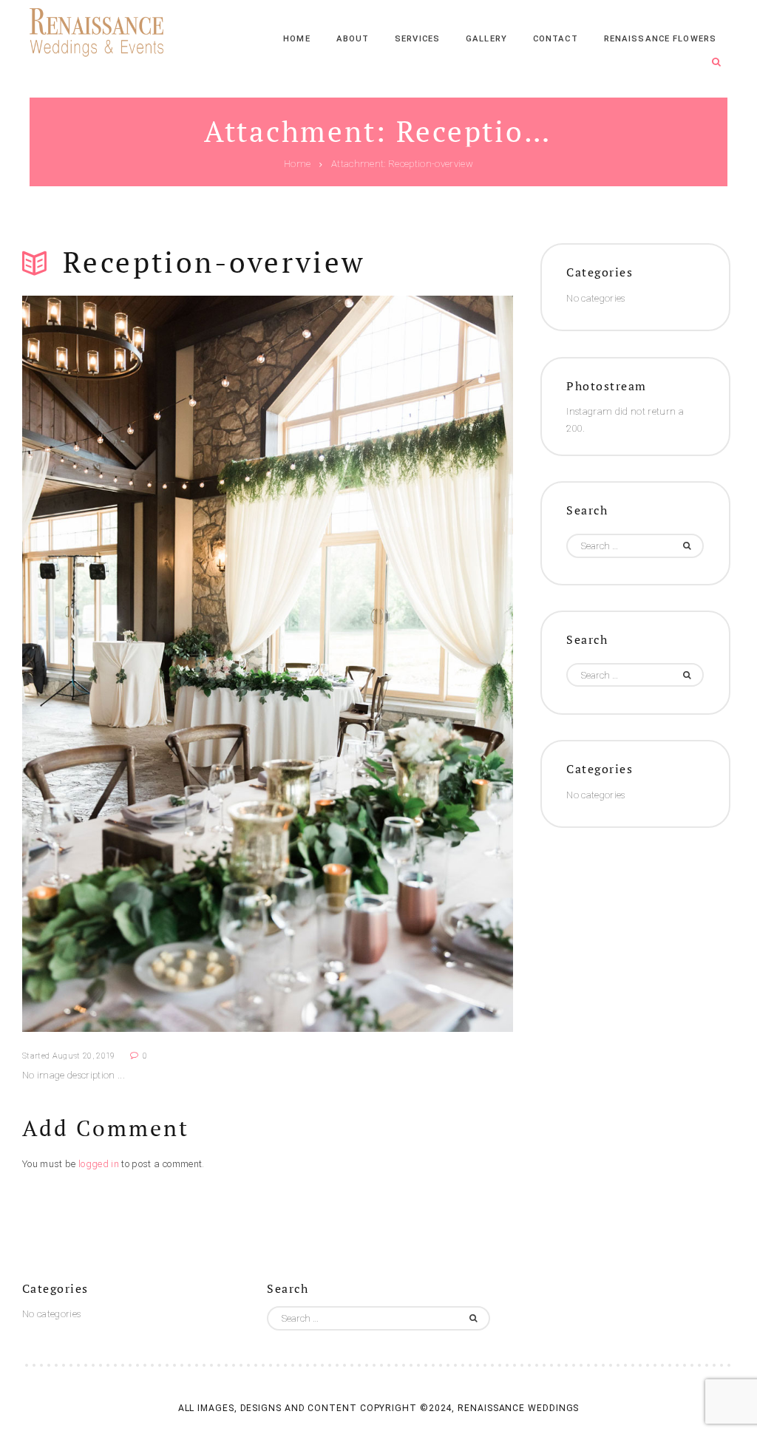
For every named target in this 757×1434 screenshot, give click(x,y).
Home (297, 164)
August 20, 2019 (83, 1056)
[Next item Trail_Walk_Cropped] (390, 664)
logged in (98, 1163)
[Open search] (716, 62)
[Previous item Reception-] (145, 664)
